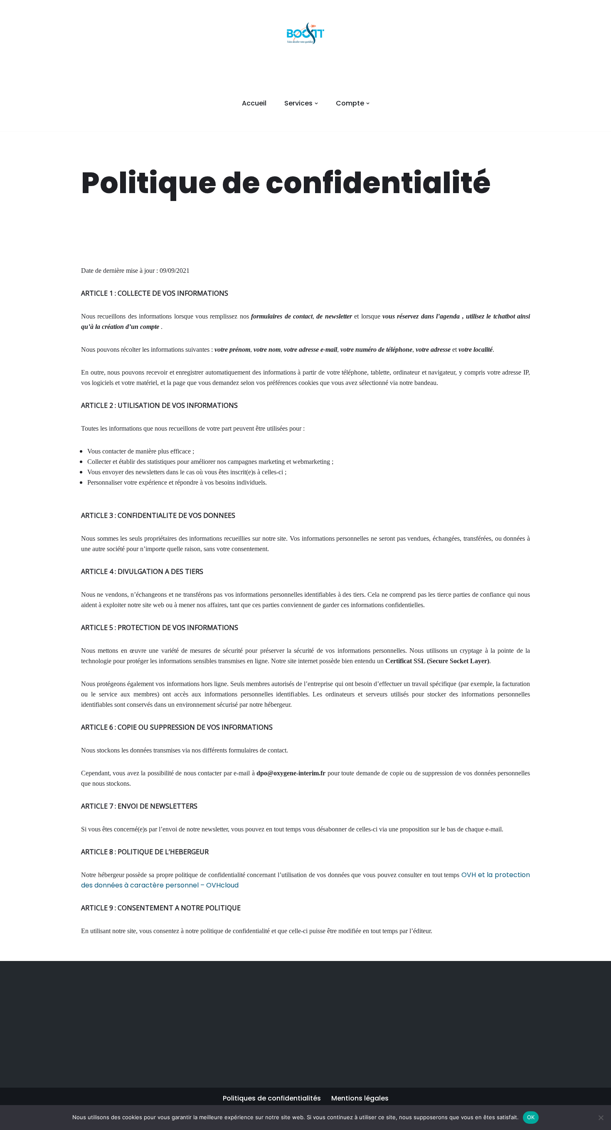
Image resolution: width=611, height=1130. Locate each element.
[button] (316, 103)
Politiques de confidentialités (272, 1098)
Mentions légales (360, 1098)
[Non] (600, 1117)
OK (531, 1117)
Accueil (254, 103)
